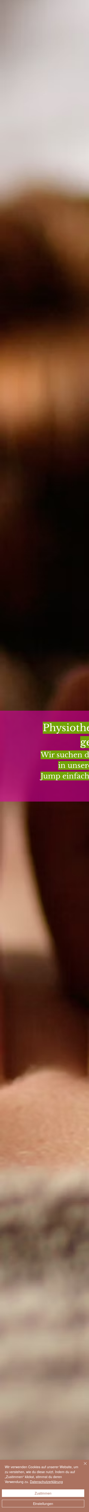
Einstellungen (43, 1503)
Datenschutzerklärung (46, 1481)
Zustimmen (43, 1493)
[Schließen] (82, 1466)
